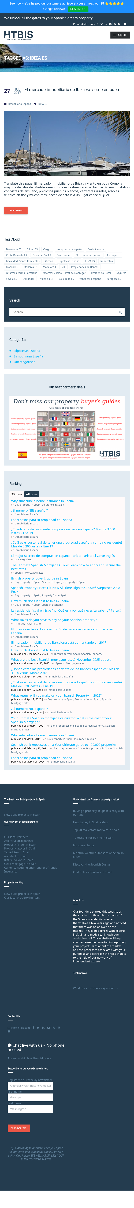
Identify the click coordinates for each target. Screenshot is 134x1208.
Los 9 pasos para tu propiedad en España (41, 520)
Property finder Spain (54, 595)
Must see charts (83, 845)
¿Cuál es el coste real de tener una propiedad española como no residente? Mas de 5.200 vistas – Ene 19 (66, 544)
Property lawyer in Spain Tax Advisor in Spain (20, 850)
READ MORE (78, 8)
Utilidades (29, 278)
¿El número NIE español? (29, 510)
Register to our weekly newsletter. (30, 1080)
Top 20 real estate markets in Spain (96, 830)
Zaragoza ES (114, 278)
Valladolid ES (66, 278)
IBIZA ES (42, 103)
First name (15, 1091)
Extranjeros (113, 255)
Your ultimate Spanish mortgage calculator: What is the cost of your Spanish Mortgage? (61, 720)
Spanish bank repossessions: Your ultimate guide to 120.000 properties (64, 744)
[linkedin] (106, 23)
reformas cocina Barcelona (21, 273)
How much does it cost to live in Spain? (40, 601)
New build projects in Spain (22, 815)
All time (32, 494)
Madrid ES (12, 267)
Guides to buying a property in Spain (63, 582)
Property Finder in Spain (20, 845)
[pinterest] (115, 23)
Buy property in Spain (27, 504)
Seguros (121, 273)
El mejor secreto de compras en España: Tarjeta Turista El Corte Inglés (63, 556)
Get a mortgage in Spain (20, 864)
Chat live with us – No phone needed (36, 1047)
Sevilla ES (11, 278)
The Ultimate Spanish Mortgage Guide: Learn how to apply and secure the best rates (66, 567)
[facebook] (97, 23)
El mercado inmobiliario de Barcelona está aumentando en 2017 (58, 642)
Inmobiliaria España (19, 103)
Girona (49, 261)
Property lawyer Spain (28, 623)
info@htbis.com (85, 24)
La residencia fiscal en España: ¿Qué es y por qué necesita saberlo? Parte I (66, 610)
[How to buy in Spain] (18, 35)
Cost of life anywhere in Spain (92, 872)
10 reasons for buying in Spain (93, 838)
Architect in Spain (15, 856)
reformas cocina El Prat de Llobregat (64, 273)
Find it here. (23, 1155)
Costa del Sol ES (41, 255)
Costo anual (63, 255)
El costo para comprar (89, 255)
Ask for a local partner (19, 841)
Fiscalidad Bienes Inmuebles (23, 261)
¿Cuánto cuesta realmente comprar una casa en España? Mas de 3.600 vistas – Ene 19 (63, 531)
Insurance (10, 871)
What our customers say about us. (95, 988)
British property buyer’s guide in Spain (39, 578)
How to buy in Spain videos (91, 822)
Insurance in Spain (53, 504)
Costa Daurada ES (16, 255)
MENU (122, 35)
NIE (63, 267)
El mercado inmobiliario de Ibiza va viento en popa (71, 89)
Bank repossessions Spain (66, 725)
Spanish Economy (52, 604)
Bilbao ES (32, 249)
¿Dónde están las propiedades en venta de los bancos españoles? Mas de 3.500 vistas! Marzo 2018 (65, 671)
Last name (14, 1103)
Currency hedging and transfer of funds (30, 868)
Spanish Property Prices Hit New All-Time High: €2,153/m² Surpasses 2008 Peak (65, 590)
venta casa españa (90, 278)
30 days (16, 494)
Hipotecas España (69, 261)
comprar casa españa (69, 249)
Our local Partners (16, 837)
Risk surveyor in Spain (18, 860)
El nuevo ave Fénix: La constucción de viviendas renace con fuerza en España (62, 631)
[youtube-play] (110, 23)
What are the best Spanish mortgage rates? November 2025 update (61, 659)
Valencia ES (46, 278)
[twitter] (101, 23)
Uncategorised (24, 362)
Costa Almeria (96, 249)
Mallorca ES (30, 267)
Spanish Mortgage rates (29, 572)
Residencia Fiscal (101, 273)
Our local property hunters (22, 898)
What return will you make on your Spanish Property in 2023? (56, 695)
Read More (15, 210)
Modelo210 (49, 267)
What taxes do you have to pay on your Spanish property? (54, 620)
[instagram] (119, 23)
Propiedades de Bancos (85, 267)
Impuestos (106, 261)
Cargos (47, 249)
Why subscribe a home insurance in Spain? (42, 501)
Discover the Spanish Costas (91, 864)
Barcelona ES (13, 249)
